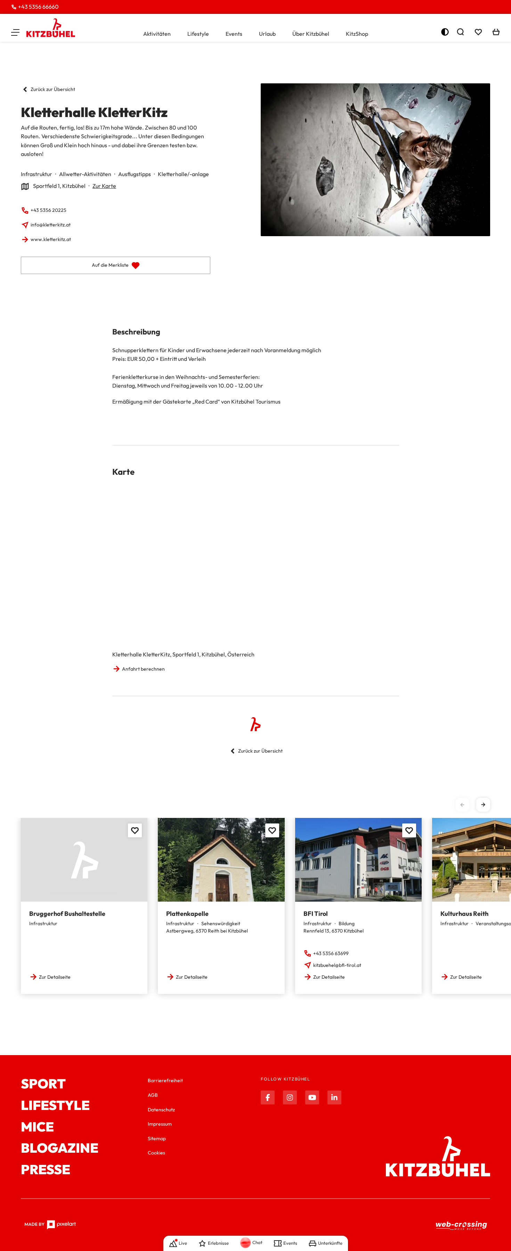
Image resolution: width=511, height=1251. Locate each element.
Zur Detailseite (55, 977)
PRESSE (45, 1170)
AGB (153, 1095)
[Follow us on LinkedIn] (334, 1097)
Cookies (156, 1153)
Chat (257, 1242)
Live (183, 1243)
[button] (15, 32)
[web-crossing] (461, 1225)
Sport (43, 1084)
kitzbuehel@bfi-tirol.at (337, 965)
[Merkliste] (478, 32)
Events (234, 33)
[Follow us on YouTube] (312, 1097)
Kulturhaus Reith (464, 914)
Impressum (160, 1124)
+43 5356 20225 (48, 210)
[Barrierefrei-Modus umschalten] (445, 32)
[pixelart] (50, 1225)
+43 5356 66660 (38, 6)
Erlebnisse (218, 1243)
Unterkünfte (330, 1243)
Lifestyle (198, 33)
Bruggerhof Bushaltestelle (67, 914)
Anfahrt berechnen (143, 669)
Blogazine (59, 1148)
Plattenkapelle (187, 914)
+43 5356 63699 (331, 953)
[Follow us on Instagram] (290, 1097)
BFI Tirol (315, 914)
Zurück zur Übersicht (53, 89)
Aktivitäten (157, 33)
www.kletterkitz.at (51, 239)
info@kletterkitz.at (51, 225)
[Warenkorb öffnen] (496, 32)
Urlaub (267, 33)
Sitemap (157, 1138)
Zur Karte (104, 185)
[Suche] (460, 32)
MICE (37, 1127)
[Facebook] (268, 1097)
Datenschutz (161, 1110)
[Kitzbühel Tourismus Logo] (50, 28)
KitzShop (357, 33)
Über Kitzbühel (310, 33)
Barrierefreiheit (165, 1080)
